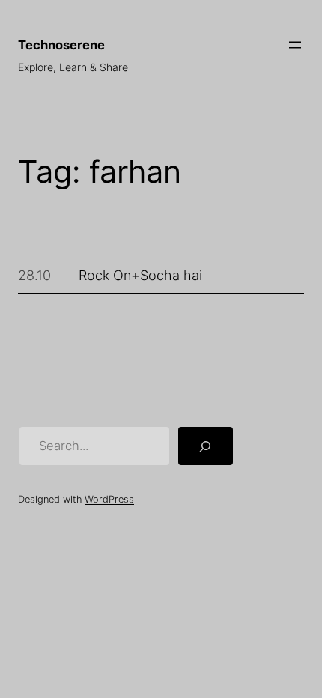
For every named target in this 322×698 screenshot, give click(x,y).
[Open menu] (295, 45)
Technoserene (61, 44)
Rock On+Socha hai (140, 274)
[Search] (205, 445)
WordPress (109, 499)
